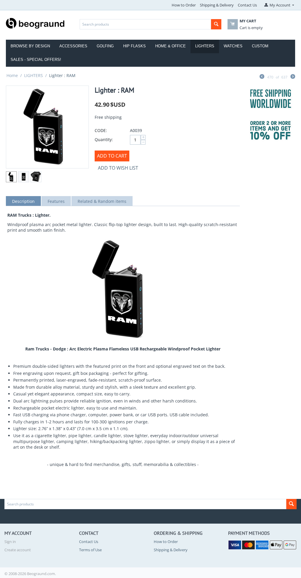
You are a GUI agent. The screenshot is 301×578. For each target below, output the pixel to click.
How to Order (184, 5)
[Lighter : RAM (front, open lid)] (47, 127)
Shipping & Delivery (217, 5)
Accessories (73, 46)
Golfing (105, 46)
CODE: (101, 130)
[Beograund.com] (35, 22)
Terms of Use (90, 549)
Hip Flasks (134, 46)
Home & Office (170, 46)
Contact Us (247, 5)
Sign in (10, 541)
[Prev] (262, 77)
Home (12, 75)
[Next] (292, 77)
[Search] (216, 24)
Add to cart (112, 156)
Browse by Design (30, 46)
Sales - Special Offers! (36, 59)
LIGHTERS (33, 75)
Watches (233, 46)
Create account (17, 549)
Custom (260, 46)
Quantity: (104, 139)
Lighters (204, 46)
